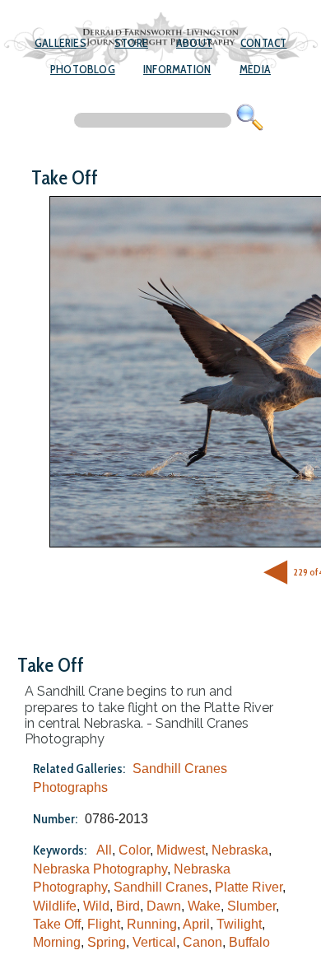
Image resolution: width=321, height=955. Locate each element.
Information (177, 69)
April (196, 924)
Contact (263, 42)
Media (255, 69)
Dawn (164, 906)
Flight (103, 924)
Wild (96, 906)
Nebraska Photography (100, 869)
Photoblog (82, 69)
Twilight (239, 924)
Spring (106, 942)
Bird (128, 906)
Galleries (60, 42)
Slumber (251, 906)
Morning (57, 942)
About (194, 42)
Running (152, 924)
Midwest (180, 850)
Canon (202, 942)
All (104, 850)
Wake (204, 906)
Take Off (57, 924)
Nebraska (240, 850)
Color (134, 850)
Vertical (154, 942)
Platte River (248, 887)
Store (131, 42)
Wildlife (55, 906)
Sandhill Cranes (161, 887)
